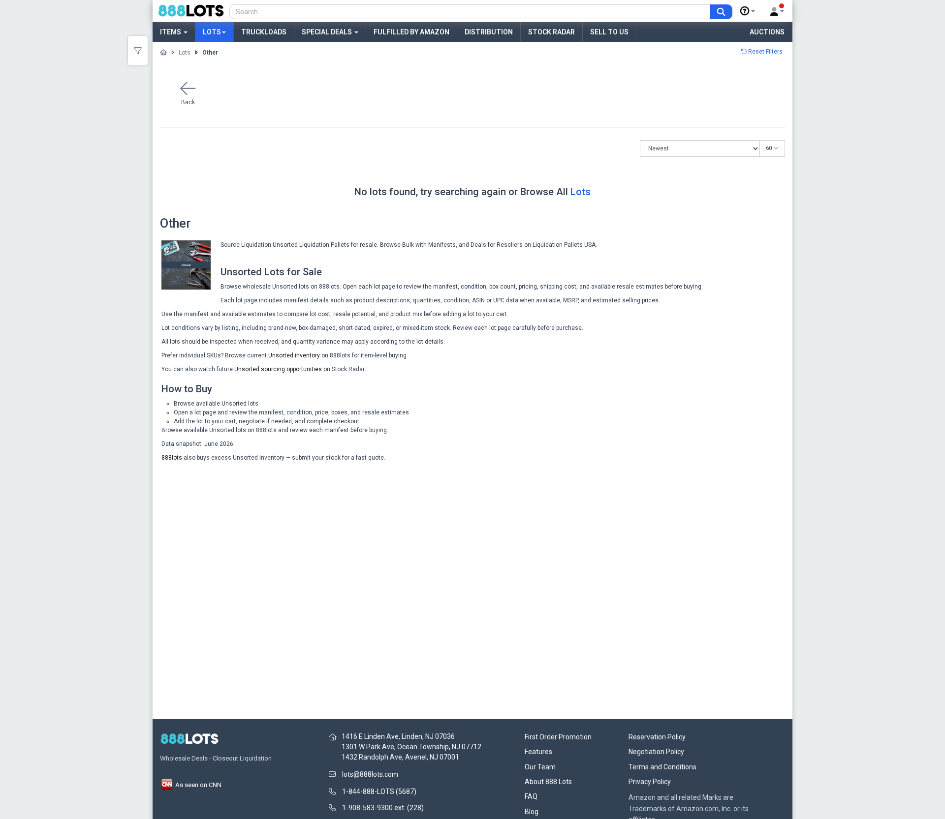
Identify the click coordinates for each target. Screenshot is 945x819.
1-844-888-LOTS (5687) (379, 791)
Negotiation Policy (656, 752)
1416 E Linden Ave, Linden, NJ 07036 (398, 736)
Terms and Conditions (662, 767)
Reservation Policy (657, 737)
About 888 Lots (548, 782)
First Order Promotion (558, 737)
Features (538, 752)
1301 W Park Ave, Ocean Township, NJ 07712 (411, 747)
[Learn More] (747, 11)
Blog (531, 812)
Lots (212, 32)
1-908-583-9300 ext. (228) (383, 808)
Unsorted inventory (294, 355)
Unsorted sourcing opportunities (278, 369)
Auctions (767, 32)
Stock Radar (551, 32)
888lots (171, 457)
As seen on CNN (197, 785)
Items (171, 32)
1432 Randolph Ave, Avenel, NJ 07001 (400, 757)
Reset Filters (765, 51)
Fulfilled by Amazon (411, 32)
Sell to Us (609, 32)
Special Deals (327, 32)
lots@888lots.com (370, 774)
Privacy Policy (650, 782)
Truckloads (263, 32)
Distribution (489, 32)
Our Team (540, 767)
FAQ (531, 796)
